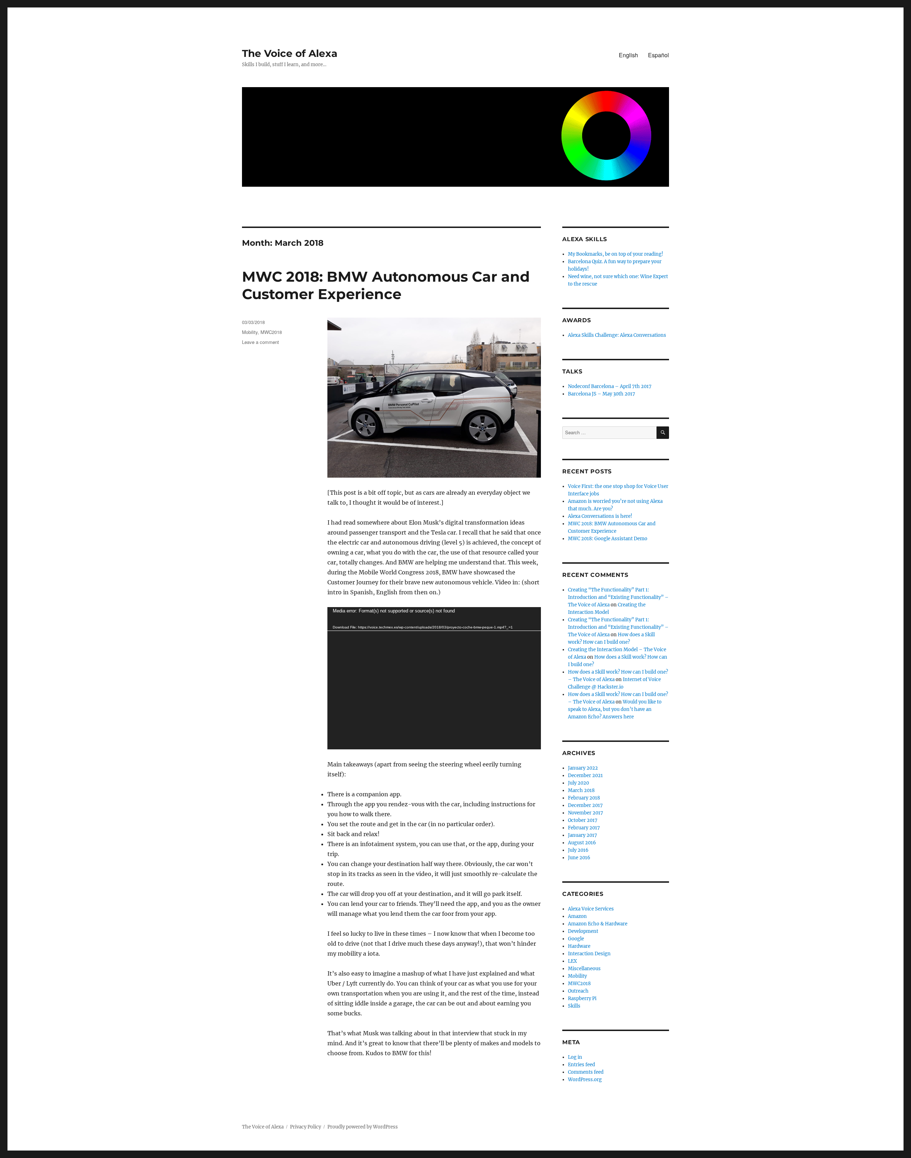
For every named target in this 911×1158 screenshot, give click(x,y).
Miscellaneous (584, 969)
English (628, 55)
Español (658, 55)
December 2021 (585, 775)
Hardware (579, 946)
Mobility (250, 332)
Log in (575, 1057)
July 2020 (578, 783)
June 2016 (579, 858)
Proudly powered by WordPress (362, 1127)
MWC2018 (271, 332)
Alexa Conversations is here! (600, 516)
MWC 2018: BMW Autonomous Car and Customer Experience (386, 285)
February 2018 (584, 798)
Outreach (578, 991)
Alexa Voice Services (591, 909)
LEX (572, 961)
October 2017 (582, 820)
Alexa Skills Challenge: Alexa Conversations (617, 335)
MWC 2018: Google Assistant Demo (607, 539)
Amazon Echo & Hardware (597, 924)
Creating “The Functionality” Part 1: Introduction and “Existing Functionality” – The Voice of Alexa (618, 597)
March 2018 (581, 790)
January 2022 (583, 768)
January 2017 (582, 835)
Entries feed (581, 1065)
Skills (574, 1006)
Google (576, 939)
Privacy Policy (305, 1127)
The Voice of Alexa (289, 53)
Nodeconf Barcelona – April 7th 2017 (610, 386)
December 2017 (585, 805)
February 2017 (584, 828)
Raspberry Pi (582, 998)
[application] (434, 678)
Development (583, 931)
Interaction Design (589, 954)
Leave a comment (260, 342)
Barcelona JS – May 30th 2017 (601, 394)
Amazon (577, 916)
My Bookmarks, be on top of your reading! (615, 254)
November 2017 (585, 813)
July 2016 (578, 850)
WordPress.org (585, 1080)
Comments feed (586, 1072)
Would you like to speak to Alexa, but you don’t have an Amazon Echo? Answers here (615, 709)
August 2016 (582, 843)
